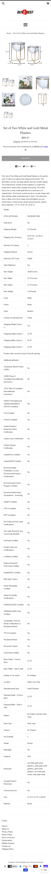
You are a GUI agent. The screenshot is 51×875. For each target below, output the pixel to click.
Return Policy (7, 835)
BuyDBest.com (25, 862)
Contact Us (6, 846)
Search (4, 826)
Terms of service (8, 837)
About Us (5, 829)
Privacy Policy (7, 832)
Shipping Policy (8, 849)
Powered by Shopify (36, 862)
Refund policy (7, 840)
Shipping (16, 142)
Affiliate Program (8, 843)
